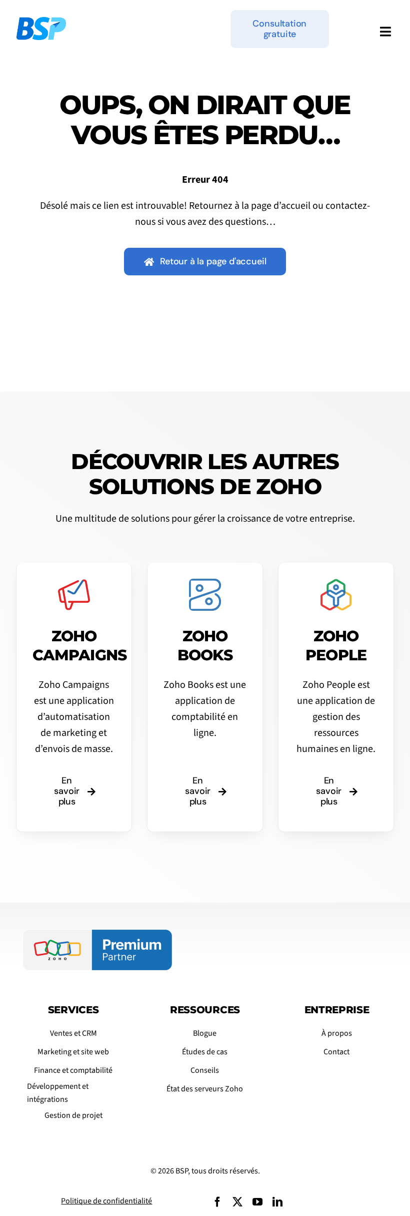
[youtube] (257, 1202)
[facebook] (217, 1202)
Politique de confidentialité (106, 1200)
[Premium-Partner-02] (97, 934)
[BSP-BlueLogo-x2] (41, 22)
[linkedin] (277, 1202)
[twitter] (237, 1202)
